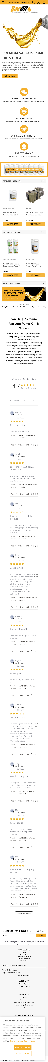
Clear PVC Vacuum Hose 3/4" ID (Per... (28, 599)
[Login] (38, 2)
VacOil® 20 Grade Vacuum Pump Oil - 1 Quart (10, 214)
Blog (24, 1007)
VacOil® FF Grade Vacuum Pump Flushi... (27, 792)
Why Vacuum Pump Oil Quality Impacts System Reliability (24, 307)
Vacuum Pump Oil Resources (24, 1005)
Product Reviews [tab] (29, 400)
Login (21, 984)
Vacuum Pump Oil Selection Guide (24, 1002)
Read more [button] (36, 575)
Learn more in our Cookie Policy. (22, 1041)
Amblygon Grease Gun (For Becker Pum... (27, 537)
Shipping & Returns (24, 986)
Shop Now (24, 997)
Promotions (24, 1000)
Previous (41, 181)
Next (43, 181)
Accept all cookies (22, 1047)
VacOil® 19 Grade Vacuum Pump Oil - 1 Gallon (33, 265)
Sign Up (26, 984)
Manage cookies (24, 975)
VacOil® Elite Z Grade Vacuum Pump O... (28, 486)
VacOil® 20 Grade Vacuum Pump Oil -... (27, 436)
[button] (10, 76)
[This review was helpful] (31, 445)
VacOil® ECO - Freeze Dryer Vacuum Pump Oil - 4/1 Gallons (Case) (12, 265)
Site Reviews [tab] (15, 400)
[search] (33, 2)
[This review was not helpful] (35, 445)
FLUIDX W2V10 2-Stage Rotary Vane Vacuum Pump (34, 214)
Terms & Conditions (9, 970)
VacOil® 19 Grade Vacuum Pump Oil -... (27, 643)
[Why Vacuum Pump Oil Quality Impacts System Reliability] (24, 294)
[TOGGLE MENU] (3, 2)
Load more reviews (24, 913)
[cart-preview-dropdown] (43, 2)
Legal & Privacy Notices (11, 973)
